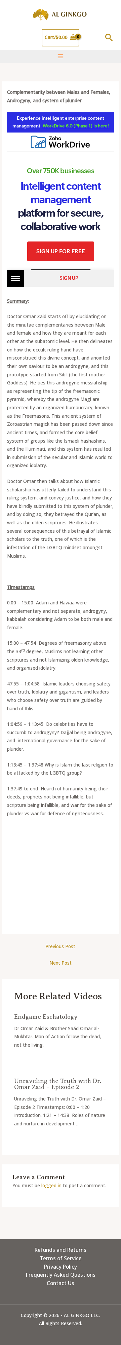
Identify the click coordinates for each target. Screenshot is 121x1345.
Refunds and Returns (60, 1250)
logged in (51, 1185)
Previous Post (60, 946)
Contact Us (60, 1283)
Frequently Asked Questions (60, 1274)
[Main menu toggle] (60, 56)
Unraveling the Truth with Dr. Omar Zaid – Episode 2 (57, 1084)
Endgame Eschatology (46, 1016)
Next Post (60, 963)
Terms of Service (61, 1258)
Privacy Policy (60, 1266)
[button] (109, 37)
